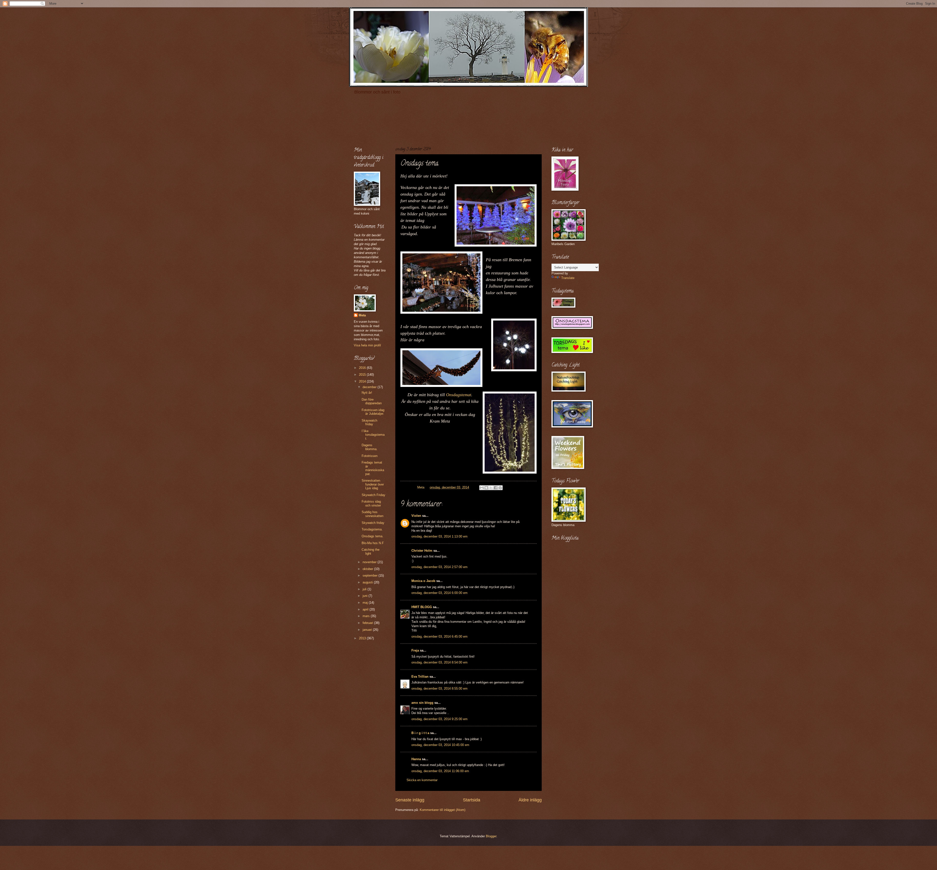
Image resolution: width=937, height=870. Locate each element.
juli (365, 589)
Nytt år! (367, 392)
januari (368, 630)
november (370, 562)
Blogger (491, 836)
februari (368, 623)
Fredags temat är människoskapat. (373, 468)
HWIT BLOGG (421, 607)
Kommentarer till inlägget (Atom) (442, 810)
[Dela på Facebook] (495, 487)
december (370, 387)
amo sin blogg (422, 702)
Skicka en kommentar (422, 780)
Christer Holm (421, 550)
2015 (363, 374)
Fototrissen (369, 456)
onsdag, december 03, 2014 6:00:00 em (439, 593)
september (370, 575)
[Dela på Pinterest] (500, 487)
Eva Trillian (419, 676)
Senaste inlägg (409, 800)
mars (367, 616)
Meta (362, 315)
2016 (363, 368)
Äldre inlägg (530, 800)
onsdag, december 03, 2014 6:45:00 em (439, 636)
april (366, 609)
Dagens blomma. (369, 447)
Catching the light (370, 551)
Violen (416, 516)
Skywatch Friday (373, 495)
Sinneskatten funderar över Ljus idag (373, 484)
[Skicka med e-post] (481, 487)
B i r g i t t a (420, 733)
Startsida (471, 800)
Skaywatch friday (369, 422)
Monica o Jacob (423, 581)
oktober (368, 569)
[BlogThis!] (486, 487)
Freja (415, 650)
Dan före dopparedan (372, 401)
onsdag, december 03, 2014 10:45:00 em (440, 745)
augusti (368, 582)
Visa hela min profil (367, 345)
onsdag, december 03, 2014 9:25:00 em (439, 719)
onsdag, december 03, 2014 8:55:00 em (439, 688)
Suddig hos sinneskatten (372, 514)
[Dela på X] (491, 487)
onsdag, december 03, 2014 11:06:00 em (440, 771)
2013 (363, 638)
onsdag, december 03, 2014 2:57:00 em (439, 567)
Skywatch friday (373, 523)
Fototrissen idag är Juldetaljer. (373, 411)
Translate (567, 278)
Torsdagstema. (372, 529)
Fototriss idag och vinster (371, 503)
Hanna (416, 759)
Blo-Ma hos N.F (373, 543)
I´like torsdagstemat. (373, 434)
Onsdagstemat (458, 394)
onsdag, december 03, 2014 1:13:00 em (439, 536)
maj (366, 602)
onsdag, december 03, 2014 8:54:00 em (439, 662)
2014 (363, 381)
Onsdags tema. (372, 536)
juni (365, 596)
